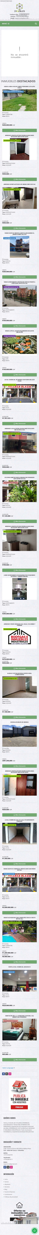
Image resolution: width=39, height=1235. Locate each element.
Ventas (6, 1182)
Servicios (7, 1187)
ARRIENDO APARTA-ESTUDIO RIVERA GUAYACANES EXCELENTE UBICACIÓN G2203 (19, 771)
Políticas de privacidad (11, 1197)
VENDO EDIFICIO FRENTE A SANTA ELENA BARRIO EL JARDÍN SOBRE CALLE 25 (19, 233)
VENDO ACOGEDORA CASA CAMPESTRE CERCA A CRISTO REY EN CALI (20, 918)
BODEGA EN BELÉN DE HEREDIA (19, 722)
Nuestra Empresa (9, 1192)
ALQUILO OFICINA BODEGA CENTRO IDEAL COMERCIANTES (19, 674)
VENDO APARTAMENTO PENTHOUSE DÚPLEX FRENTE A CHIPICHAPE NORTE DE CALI (19, 282)
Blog (5, 1189)
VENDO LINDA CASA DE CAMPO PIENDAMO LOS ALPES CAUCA (19, 87)
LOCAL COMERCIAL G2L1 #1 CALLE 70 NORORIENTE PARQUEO (19, 820)
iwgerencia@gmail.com (10, 1164)
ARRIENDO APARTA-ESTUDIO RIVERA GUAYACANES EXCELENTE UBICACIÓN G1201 (19, 527)
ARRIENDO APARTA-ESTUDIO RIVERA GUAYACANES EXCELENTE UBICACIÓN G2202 (19, 136)
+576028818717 (24, 14)
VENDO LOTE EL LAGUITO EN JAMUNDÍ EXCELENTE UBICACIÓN (19, 331)
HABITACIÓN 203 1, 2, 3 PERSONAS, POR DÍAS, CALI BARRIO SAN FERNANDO (19, 1016)
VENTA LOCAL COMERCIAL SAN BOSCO (19, 967)
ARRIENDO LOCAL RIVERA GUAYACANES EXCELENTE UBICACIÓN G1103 (19, 429)
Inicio (6, 1179)
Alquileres (7, 1184)
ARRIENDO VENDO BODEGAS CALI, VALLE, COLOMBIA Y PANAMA (19, 624)
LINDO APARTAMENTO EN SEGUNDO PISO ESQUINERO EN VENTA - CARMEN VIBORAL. (19, 576)
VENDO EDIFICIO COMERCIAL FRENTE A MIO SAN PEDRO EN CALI (20, 869)
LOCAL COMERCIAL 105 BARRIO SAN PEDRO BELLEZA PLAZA (19, 380)
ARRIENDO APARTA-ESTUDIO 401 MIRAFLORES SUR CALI (19, 184)
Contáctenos (8, 1194)
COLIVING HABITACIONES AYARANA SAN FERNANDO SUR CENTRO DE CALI (19, 478)
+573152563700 (21, 16)
